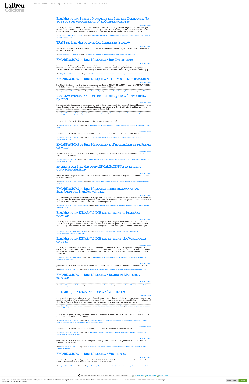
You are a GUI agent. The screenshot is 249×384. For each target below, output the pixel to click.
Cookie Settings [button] (231, 380)
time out (66, 207)
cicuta (101, 74)
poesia (137, 35)
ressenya (140, 74)
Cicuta (66, 74)
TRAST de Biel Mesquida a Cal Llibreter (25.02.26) (93, 42)
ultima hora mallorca (80, 115)
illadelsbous (100, 375)
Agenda (45, 3)
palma (69, 139)
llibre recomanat (138, 205)
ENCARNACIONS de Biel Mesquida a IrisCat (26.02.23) (94, 59)
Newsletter (103, 3)
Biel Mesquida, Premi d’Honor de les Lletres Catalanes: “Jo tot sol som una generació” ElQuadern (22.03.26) (102, 19)
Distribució (67, 3)
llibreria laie (122, 346)
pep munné (99, 322)
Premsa (94, 3)
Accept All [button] (242, 380)
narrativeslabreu (132, 74)
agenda (88, 91)
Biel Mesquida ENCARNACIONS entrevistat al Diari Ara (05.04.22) (98, 214)
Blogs (62, 74)
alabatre (94, 35)
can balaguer (100, 269)
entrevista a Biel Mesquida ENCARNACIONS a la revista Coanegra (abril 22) (98, 167)
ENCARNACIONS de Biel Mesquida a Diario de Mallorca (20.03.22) (98, 276)
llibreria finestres (62, 322)
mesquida (132, 35)
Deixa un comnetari (145, 25)
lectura (134, 113)
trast (71, 37)
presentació (123, 54)
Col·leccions (55, 4)
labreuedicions (124, 35)
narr (148, 159)
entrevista (116, 35)
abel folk (90, 320)
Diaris (75, 35)
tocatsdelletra (142, 91)
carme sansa (114, 320)
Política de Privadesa (122, 375)
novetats (70, 334)
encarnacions (107, 74)
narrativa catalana (69, 287)
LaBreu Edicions (109, 375)
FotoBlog (75, 125)
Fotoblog (86, 3)
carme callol (106, 320)
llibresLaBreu (117, 91)
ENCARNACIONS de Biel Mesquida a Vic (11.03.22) (91, 354)
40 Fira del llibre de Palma (96, 137)
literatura (115, 346)
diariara (111, 231)
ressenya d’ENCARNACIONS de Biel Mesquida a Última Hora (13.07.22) (101, 97)
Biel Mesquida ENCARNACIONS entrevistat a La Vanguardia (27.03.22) (101, 239)
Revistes (80, 181)
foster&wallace (109, 332)
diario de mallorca (109, 285)
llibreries (117, 332)
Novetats (36, 3)
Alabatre (62, 35)
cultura (111, 113)
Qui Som (77, 3)
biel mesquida (101, 35)
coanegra (107, 181)
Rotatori (84, 113)
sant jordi (60, 207)
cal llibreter (105, 54)
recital (130, 54)
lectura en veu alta (114, 125)
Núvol (69, 308)
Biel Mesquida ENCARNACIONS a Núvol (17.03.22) (91, 292)
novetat (59, 183)
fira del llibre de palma (124, 159)
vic (147, 366)
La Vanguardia (133, 257)
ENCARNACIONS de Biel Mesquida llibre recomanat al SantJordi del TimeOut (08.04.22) (97, 190)
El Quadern (109, 35)
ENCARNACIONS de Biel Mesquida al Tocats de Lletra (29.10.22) (103, 79)
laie (110, 346)
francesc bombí (123, 257)
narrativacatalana (145, 306)
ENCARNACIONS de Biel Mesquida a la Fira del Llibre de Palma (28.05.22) (103, 145)
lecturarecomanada (63, 233)
